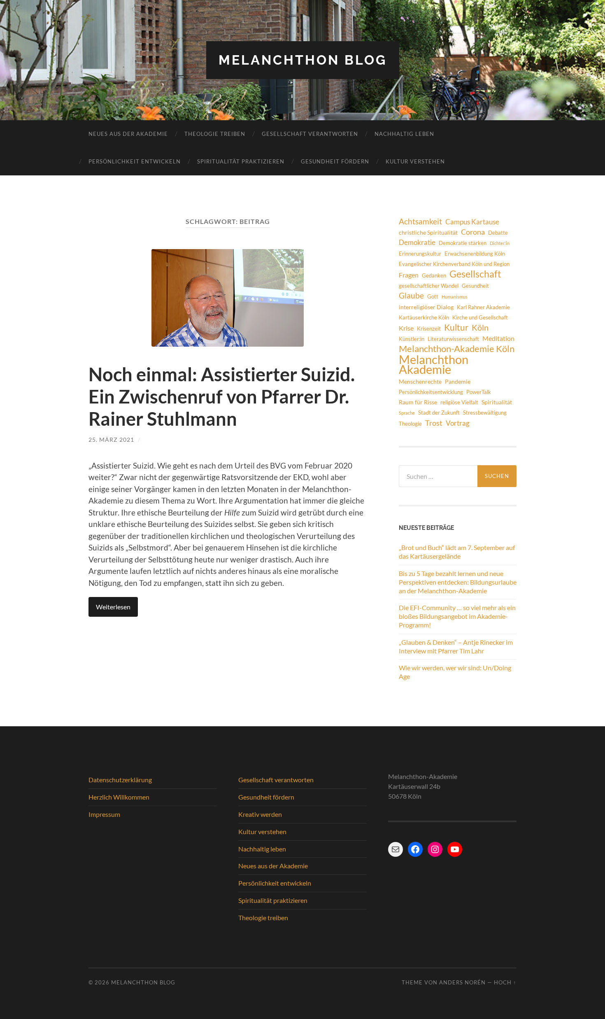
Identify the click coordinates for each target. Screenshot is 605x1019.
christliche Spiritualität (428, 232)
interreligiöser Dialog (426, 306)
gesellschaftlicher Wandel (428, 285)
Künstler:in (411, 339)
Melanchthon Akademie (433, 364)
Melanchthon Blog (303, 60)
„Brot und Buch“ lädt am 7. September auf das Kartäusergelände (457, 551)
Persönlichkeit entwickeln (134, 161)
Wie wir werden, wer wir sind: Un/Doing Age (455, 672)
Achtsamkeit (420, 221)
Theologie (410, 423)
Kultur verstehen (415, 161)
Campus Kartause (472, 221)
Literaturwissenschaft (453, 339)
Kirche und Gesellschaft (480, 317)
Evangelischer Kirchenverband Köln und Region (454, 264)
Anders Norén (462, 982)
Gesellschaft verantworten (310, 134)
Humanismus (455, 296)
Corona (473, 231)
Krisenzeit (429, 328)
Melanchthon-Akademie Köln (456, 349)
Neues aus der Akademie (128, 134)
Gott (432, 296)
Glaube (411, 295)
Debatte (498, 232)
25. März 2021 (111, 439)
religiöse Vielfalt (459, 402)
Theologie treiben (214, 134)
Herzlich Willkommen (118, 797)
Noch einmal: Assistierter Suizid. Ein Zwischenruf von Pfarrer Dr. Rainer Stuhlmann (221, 396)
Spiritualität (497, 402)
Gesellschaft (475, 274)
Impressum (104, 814)
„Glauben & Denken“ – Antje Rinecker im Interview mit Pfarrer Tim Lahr (456, 646)
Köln (480, 327)
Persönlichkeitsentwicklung (431, 392)
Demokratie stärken (462, 243)
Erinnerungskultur (420, 253)
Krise (406, 328)
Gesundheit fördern (335, 161)
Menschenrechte (420, 381)
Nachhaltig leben (404, 134)
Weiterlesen (113, 607)
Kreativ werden (260, 814)
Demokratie (417, 242)
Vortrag (458, 423)
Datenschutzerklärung (120, 779)
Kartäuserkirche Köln (424, 317)
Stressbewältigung (485, 412)
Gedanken (434, 275)
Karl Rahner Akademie (483, 307)
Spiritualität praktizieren (240, 161)
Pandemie (457, 381)
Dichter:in (500, 243)
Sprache (407, 412)
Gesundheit (475, 285)
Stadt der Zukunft (439, 412)
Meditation (498, 338)
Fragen (409, 275)
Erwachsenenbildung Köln (474, 253)
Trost (433, 422)
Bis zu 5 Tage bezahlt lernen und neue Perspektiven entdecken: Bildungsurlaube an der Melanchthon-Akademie (458, 582)
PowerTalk (478, 392)
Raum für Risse (418, 402)
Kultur (456, 327)
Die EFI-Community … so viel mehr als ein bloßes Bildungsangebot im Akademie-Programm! (457, 616)
